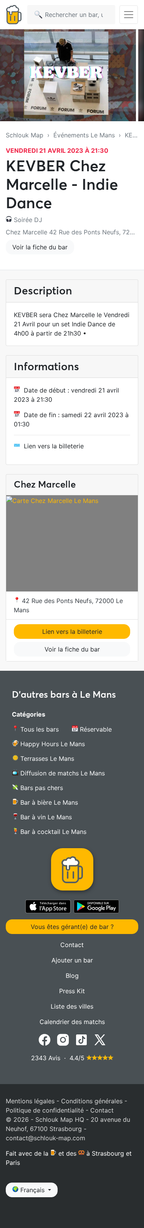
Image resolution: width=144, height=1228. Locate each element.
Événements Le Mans (84, 135)
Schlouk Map (24, 135)
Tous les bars (38, 729)
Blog (72, 975)
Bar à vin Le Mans (45, 817)
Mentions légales (30, 1101)
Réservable (95, 729)
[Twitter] (100, 1039)
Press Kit (72, 991)
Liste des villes (72, 1006)
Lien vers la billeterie (54, 446)
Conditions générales (91, 1101)
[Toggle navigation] (128, 14)
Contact (72, 945)
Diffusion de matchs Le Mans (61, 773)
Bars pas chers (40, 788)
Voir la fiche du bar (40, 247)
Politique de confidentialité (45, 1110)
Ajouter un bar (72, 960)
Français (32, 1190)
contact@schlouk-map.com (45, 1138)
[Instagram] (63, 1039)
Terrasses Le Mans (46, 758)
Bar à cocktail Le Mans (52, 831)
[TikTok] (81, 1039)
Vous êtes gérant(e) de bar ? (72, 927)
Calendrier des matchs (72, 1022)
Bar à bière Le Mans (48, 802)
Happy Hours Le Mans (51, 744)
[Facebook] (44, 1039)
